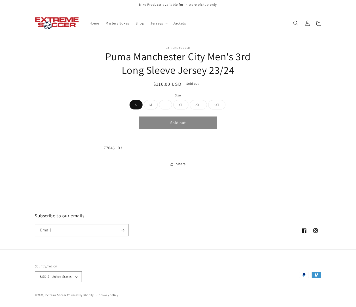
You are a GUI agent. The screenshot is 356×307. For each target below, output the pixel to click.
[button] (158, 23)
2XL (201, 105)
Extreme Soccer (55, 295)
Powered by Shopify (80, 295)
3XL (219, 105)
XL (183, 105)
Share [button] (181, 164)
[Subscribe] (122, 230)
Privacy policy (108, 295)
